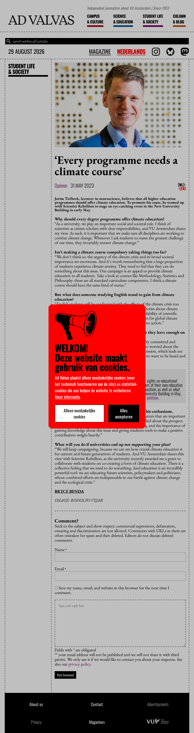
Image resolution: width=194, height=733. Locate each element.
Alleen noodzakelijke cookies (79, 413)
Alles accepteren (123, 413)
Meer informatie (67, 397)
